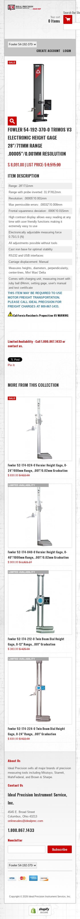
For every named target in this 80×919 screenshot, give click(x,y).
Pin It (11, 365)
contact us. (15, 346)
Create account (48, 50)
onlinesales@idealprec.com (25, 821)
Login (67, 50)
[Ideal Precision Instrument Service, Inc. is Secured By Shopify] (40, 914)
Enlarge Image (12, 121)
